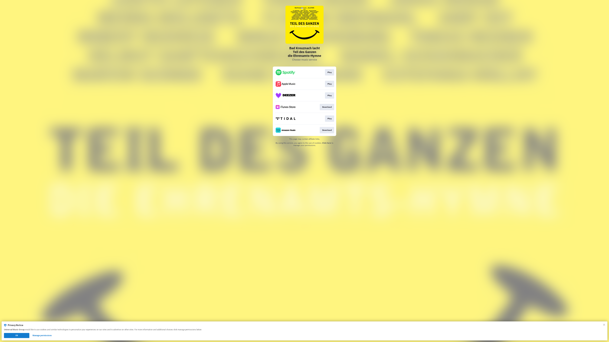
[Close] (604, 324)
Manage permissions (42, 335)
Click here (326, 143)
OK (16, 335)
